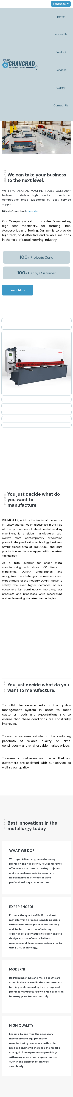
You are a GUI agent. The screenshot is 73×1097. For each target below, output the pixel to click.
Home (61, 16)
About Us (61, 34)
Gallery (61, 88)
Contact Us (61, 105)
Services (61, 70)
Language (59, 4)
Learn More (18, 290)
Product (61, 52)
